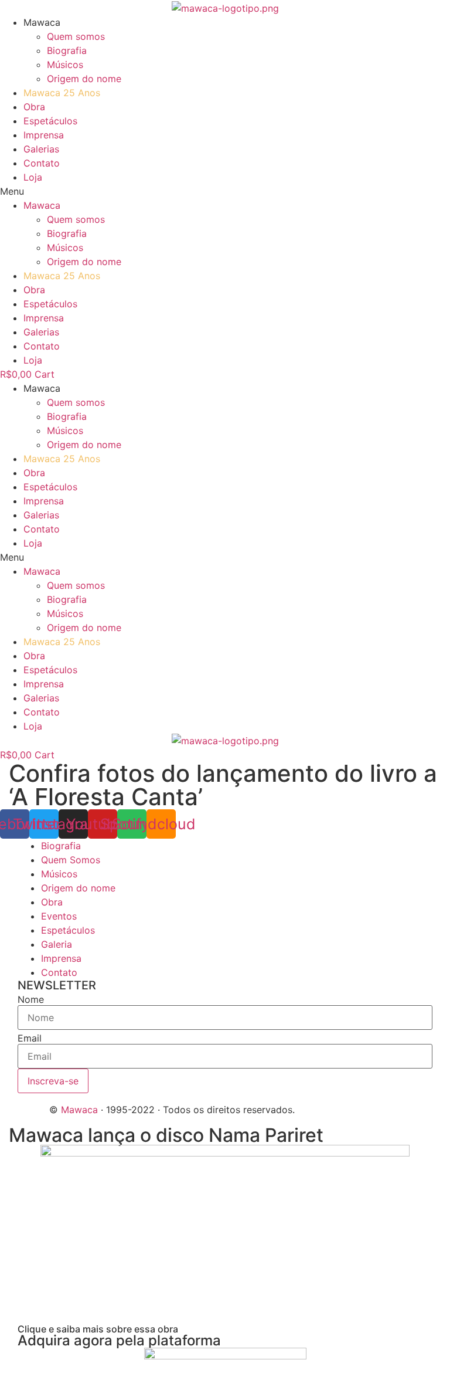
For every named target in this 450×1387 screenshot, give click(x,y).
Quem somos (76, 36)
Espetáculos (50, 121)
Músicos (65, 64)
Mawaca (79, 1109)
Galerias (41, 149)
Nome (31, 999)
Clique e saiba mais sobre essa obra (98, 1329)
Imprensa (43, 135)
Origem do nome (84, 78)
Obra (34, 107)
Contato (41, 163)
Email (30, 1038)
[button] (225, 191)
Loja (32, 177)
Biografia (67, 50)
